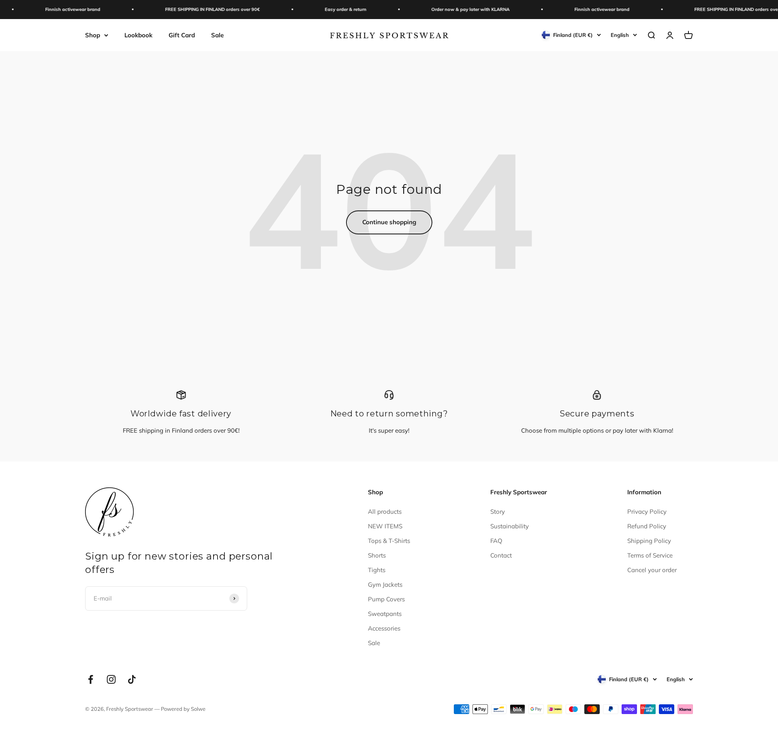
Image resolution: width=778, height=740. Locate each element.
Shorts (377, 555)
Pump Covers (386, 599)
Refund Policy (646, 526)
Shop (92, 35)
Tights (376, 570)
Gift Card (182, 35)
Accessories (384, 628)
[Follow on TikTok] (131, 679)
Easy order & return (335, 9)
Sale (217, 35)
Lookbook (138, 35)
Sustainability (509, 526)
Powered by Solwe (183, 709)
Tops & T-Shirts (389, 541)
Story (497, 511)
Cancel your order (652, 570)
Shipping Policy (649, 541)
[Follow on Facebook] (90, 679)
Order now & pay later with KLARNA (460, 9)
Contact (501, 555)
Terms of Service (650, 555)
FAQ (496, 541)
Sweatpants (385, 614)
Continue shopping (389, 222)
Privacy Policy (647, 511)
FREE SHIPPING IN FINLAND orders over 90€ (201, 9)
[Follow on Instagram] (111, 679)
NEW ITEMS (385, 526)
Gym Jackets (385, 584)
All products (385, 511)
